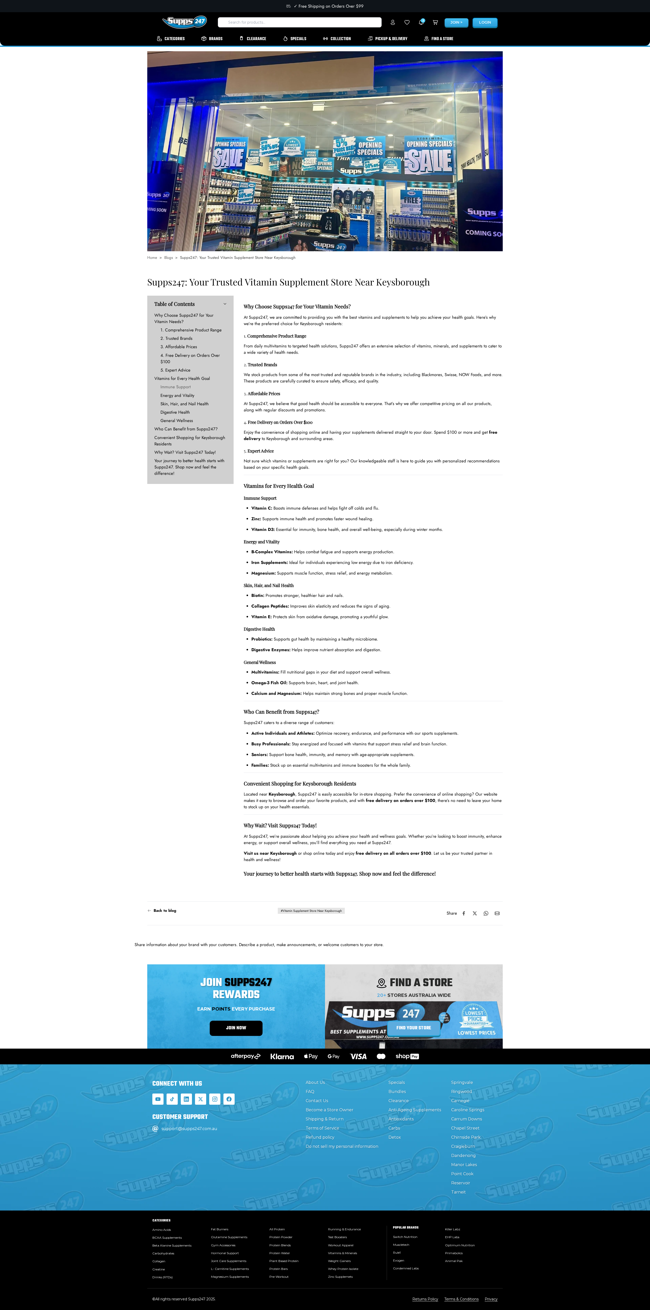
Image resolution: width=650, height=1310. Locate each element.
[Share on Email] (497, 913)
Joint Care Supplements (228, 1261)
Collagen (158, 1261)
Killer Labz (452, 1229)
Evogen (398, 1260)
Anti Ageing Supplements (414, 1109)
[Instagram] (214, 1099)
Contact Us (317, 1100)
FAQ (310, 1091)
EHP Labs (452, 1237)
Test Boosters (337, 1237)
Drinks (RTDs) (162, 1277)
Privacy (491, 1299)
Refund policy (320, 1137)
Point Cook (462, 1173)
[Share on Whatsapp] (486, 913)
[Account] (393, 22)
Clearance (398, 1100)
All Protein (277, 1229)
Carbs (394, 1128)
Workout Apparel (340, 1245)
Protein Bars (278, 1269)
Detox (394, 1137)
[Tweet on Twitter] (474, 913)
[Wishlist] (407, 22)
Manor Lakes (464, 1164)
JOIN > (456, 22)
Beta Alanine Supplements (171, 1245)
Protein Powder (280, 1237)
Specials (396, 1082)
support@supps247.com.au (189, 1128)
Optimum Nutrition (460, 1245)
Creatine (158, 1269)
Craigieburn (463, 1146)
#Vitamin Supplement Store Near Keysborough (311, 911)
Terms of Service (322, 1128)
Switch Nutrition (405, 1237)
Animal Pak (454, 1261)
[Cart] (435, 22)
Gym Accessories (223, 1245)
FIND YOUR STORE (414, 1028)
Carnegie (460, 1100)
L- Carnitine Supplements (230, 1269)
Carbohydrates (163, 1253)
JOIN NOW (236, 1028)
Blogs (168, 257)
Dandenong (463, 1155)
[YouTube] (158, 1099)
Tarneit (458, 1192)
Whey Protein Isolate (343, 1269)
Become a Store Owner (329, 1109)
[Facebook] (229, 1099)
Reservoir (460, 1183)
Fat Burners (219, 1229)
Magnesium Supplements (230, 1277)
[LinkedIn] (186, 1099)
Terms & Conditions (461, 1299)
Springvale (462, 1082)
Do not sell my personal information (342, 1146)
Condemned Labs (406, 1268)
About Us (315, 1082)
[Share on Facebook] (463, 913)
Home (152, 257)
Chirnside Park (466, 1137)
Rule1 (397, 1252)
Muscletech (401, 1245)
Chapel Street (465, 1128)
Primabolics (454, 1253)
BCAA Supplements (167, 1237)
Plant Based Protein (284, 1261)
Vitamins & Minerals (342, 1253)
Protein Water (279, 1253)
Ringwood (461, 1091)
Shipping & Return (325, 1119)
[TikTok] (172, 1099)
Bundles (397, 1091)
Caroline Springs (467, 1109)
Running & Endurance (344, 1229)
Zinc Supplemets (340, 1277)
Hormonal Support (225, 1253)
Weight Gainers (339, 1261)
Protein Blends (280, 1245)
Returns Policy (425, 1299)
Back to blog (165, 910)
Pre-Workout (279, 1277)
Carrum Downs (466, 1119)
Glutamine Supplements (229, 1237)
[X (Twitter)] (200, 1099)
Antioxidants (401, 1119)
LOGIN (485, 22)
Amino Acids (161, 1230)
